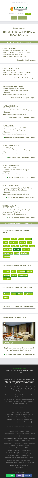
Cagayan (7, 279)
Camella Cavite (8, 438)
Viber (19, 475)
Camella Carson (25, 455)
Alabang (7, 256)
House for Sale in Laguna (26, 60)
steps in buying (28, 417)
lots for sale (9, 417)
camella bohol (10, 414)
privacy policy (28, 419)
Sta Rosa (17, 249)
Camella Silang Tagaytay (25, 453)
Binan (16, 253)
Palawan (7, 294)
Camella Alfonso (25, 440)
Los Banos (13, 242)
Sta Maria (15, 246)
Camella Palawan (9, 433)
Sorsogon (21, 271)
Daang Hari (8, 249)
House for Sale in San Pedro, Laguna (22, 78)
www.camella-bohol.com (19, 471)
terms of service (12, 422)
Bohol (6, 297)
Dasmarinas (8, 253)
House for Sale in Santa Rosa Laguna (22, 217)
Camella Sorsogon (13, 440)
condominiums (18, 417)
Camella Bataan (24, 445)
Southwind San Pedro (11, 462)
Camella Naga (20, 433)
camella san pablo (11, 146)
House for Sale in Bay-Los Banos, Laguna (20, 137)
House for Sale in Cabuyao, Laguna (22, 98)
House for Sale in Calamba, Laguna (22, 117)
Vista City (26, 249)
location (18, 414)
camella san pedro (11, 68)
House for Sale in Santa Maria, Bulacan (21, 197)
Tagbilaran (28, 294)
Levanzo (30, 457)
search (20, 422)
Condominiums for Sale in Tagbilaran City (20, 354)
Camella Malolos (24, 448)
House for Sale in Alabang (26, 462)
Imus (5, 242)
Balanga (7, 275)
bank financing (11, 419)
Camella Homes (13, 431)
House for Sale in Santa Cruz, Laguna (22, 177)
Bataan (29, 271)
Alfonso (22, 242)
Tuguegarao (23, 275)
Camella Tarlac (13, 448)
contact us (22, 18)
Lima (29, 242)
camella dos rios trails (13, 86)
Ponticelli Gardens (10, 457)
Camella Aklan (18, 443)
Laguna (6, 239)
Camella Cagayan (26, 450)
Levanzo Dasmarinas (13, 460)
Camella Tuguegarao (13, 450)
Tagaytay (24, 246)
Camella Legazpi (24, 431)
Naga (13, 271)
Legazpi (6, 271)
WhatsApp (11, 475)
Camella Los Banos (29, 438)
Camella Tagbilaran (29, 443)
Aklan (20, 294)
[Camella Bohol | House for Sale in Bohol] (19, 8)
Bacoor (21, 239)
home (14, 18)
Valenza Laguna (9, 206)
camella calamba (10, 106)
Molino (28, 239)
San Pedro (24, 253)
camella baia (8, 126)
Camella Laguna (9, 48)
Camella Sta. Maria (11, 186)
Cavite (14, 239)
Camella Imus (18, 438)
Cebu (14, 294)
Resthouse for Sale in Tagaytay (19, 465)
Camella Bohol (19, 467)
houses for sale (25, 414)
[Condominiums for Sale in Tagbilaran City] (19, 344)
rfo (32, 414)
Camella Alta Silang (14, 455)
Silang (32, 246)
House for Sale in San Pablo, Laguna (22, 157)
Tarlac (14, 275)
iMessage (27, 475)
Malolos (6, 246)
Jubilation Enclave (26, 460)
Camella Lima (14, 445)
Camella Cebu (8, 443)
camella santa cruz (11, 166)
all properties (27, 422)
